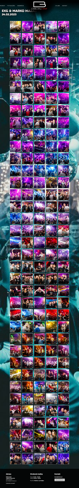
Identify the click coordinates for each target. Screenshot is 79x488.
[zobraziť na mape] (10, 483)
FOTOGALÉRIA (11, 5)
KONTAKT (64, 5)
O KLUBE (57, 5)
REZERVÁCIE (20, 5)
